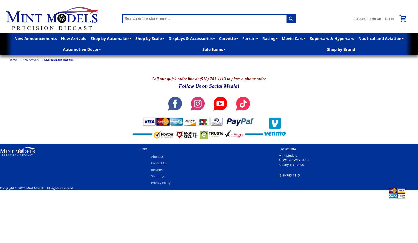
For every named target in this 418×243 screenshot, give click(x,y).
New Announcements (35, 38)
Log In (389, 19)
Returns (157, 170)
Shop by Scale (148, 38)
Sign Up (375, 19)
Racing (268, 38)
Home (13, 60)
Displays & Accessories (191, 38)
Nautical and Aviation (379, 38)
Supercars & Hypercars (332, 38)
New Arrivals (73, 38)
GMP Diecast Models (58, 60)
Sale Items (212, 49)
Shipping (157, 176)
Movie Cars (292, 38)
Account (359, 19)
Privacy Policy (160, 183)
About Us (157, 157)
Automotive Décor (81, 49)
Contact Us (159, 163)
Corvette (227, 38)
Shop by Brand (341, 49)
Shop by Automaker (110, 38)
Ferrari (249, 38)
